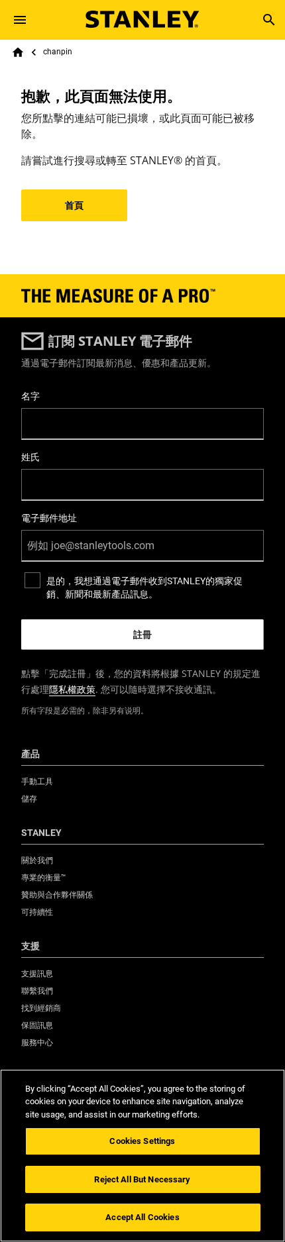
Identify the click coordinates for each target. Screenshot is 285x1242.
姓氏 (30, 457)
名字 (30, 396)
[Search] (269, 20)
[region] (142, 1155)
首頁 (74, 205)
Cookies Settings (142, 1141)
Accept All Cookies (142, 1217)
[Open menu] (20, 20)
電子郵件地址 (49, 518)
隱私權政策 (72, 689)
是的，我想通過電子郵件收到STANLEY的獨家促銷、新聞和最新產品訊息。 (144, 587)
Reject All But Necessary (142, 1179)
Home (18, 52)
